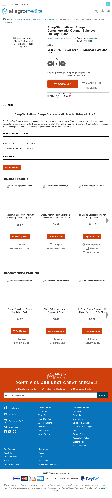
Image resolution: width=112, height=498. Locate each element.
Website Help (79, 441)
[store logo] (22, 11)
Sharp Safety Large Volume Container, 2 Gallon (56, 310)
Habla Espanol (79, 445)
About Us (8, 452)
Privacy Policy (79, 434)
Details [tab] (8, 105)
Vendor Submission (12, 464)
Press (6, 460)
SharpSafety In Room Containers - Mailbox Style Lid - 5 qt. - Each (56, 216)
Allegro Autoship (45, 422)
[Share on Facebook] (58, 95)
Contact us (77, 411)
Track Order (43, 415)
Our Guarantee (10, 456)
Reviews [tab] (8, 156)
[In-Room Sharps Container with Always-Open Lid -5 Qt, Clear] (20, 198)
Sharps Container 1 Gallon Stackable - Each (20, 310)
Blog (40, 456)
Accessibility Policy (81, 438)
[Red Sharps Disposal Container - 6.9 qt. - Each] (92, 198)
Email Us (12, 414)
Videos (41, 452)
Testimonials (43, 460)
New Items (43, 426)
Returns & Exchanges (82, 426)
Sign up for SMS (16, 421)
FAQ (75, 430)
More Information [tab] (15, 133)
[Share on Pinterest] (69, 95)
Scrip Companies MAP (48, 464)
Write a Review (12, 167)
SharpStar (93, 38)
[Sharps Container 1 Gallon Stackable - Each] (20, 292)
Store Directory (44, 434)
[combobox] (59, 4)
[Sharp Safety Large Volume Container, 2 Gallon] (56, 292)
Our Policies (78, 419)
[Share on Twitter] (64, 95)
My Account (43, 411)
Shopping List (44, 430)
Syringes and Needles (22, 19)
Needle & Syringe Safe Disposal (45, 19)
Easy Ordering (44, 419)
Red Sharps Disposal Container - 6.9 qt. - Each (92, 216)
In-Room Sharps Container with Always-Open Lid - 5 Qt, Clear (20, 216)
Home (9, 19)
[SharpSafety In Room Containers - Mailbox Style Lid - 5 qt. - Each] (56, 198)
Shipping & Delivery (81, 422)
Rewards (77, 415)
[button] (20, 244)
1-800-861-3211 (97, 11)
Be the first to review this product (61, 38)
